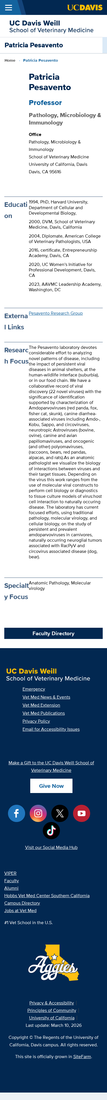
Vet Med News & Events (46, 697)
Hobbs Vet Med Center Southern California (47, 895)
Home (10, 60)
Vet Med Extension (41, 705)
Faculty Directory (53, 633)
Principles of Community (51, 1010)
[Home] (51, 25)
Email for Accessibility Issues (51, 729)
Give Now (51, 786)
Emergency (34, 689)
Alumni (11, 888)
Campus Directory (22, 903)
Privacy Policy (36, 721)
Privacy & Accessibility (51, 1003)
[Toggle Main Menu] (8, 7)
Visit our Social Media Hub (51, 847)
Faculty (11, 880)
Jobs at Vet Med (20, 910)
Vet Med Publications (44, 713)
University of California (51, 1018)
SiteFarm (82, 1056)
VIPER (10, 873)
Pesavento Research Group (56, 313)
